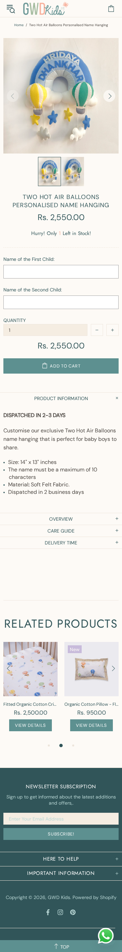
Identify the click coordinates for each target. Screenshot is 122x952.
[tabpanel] (30, 691)
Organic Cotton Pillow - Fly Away (91, 704)
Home (19, 25)
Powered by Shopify (95, 897)
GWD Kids (45, 8)
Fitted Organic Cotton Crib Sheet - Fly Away (30, 704)
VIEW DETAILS (30, 725)
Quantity (14, 320)
